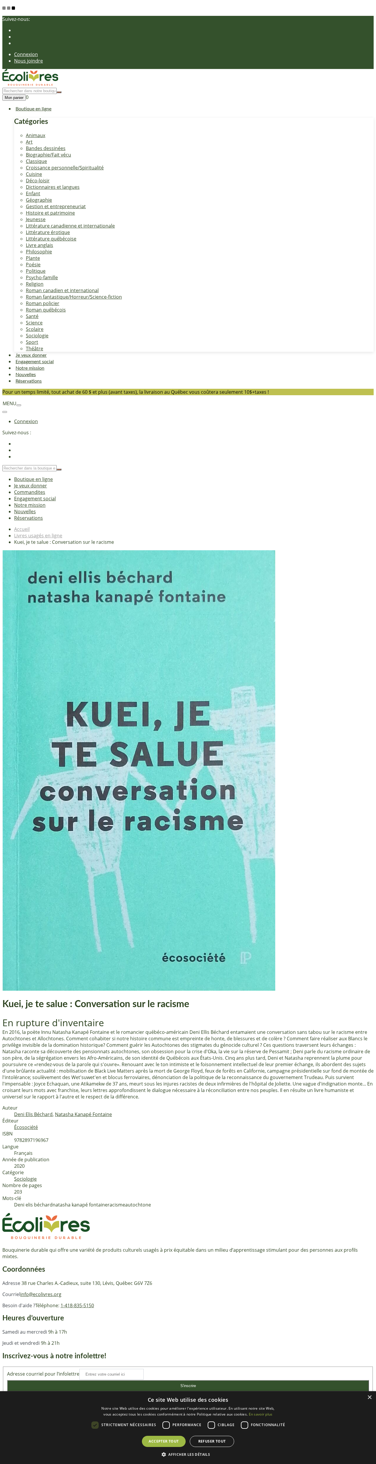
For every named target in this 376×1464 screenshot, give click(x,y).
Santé (32, 316)
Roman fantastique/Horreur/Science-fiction (74, 297)
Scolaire (34, 329)
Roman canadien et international (62, 290)
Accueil (22, 529)
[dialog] (188, 1427)
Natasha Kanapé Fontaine (83, 1114)
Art (29, 142)
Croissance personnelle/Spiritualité (65, 167)
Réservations (29, 381)
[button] (188, 1454)
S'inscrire (188, 1386)
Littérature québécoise (51, 238)
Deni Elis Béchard (33, 1114)
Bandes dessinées (46, 148)
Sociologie (37, 335)
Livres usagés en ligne (38, 535)
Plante (33, 258)
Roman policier (42, 303)
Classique (36, 161)
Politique (36, 271)
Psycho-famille (42, 277)
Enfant (33, 193)
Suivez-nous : (16, 432)
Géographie (39, 200)
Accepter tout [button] (164, 1441)
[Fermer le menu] (4, 412)
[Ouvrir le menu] (18, 405)
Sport (32, 342)
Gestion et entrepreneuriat (56, 206)
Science (34, 322)
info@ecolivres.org (40, 1294)
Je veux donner (31, 355)
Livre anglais (39, 245)
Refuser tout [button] (212, 1441)
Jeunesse (36, 219)
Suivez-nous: (16, 19)
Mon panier (14, 97)
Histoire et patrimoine (50, 213)
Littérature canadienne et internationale (70, 226)
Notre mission (30, 368)
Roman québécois (46, 310)
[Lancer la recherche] (59, 92)
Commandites (29, 492)
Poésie (33, 264)
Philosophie (39, 251)
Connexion (26, 54)
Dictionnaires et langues (53, 187)
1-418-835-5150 (77, 1305)
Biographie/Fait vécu (48, 155)
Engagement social (35, 361)
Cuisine (34, 174)
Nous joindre (28, 61)
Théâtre (34, 348)
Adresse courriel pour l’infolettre (43, 1374)
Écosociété (26, 1127)
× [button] (369, 1397)
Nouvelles (26, 374)
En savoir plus (261, 1414)
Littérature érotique (48, 232)
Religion (34, 284)
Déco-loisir (38, 180)
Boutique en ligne (33, 109)
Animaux (35, 135)
